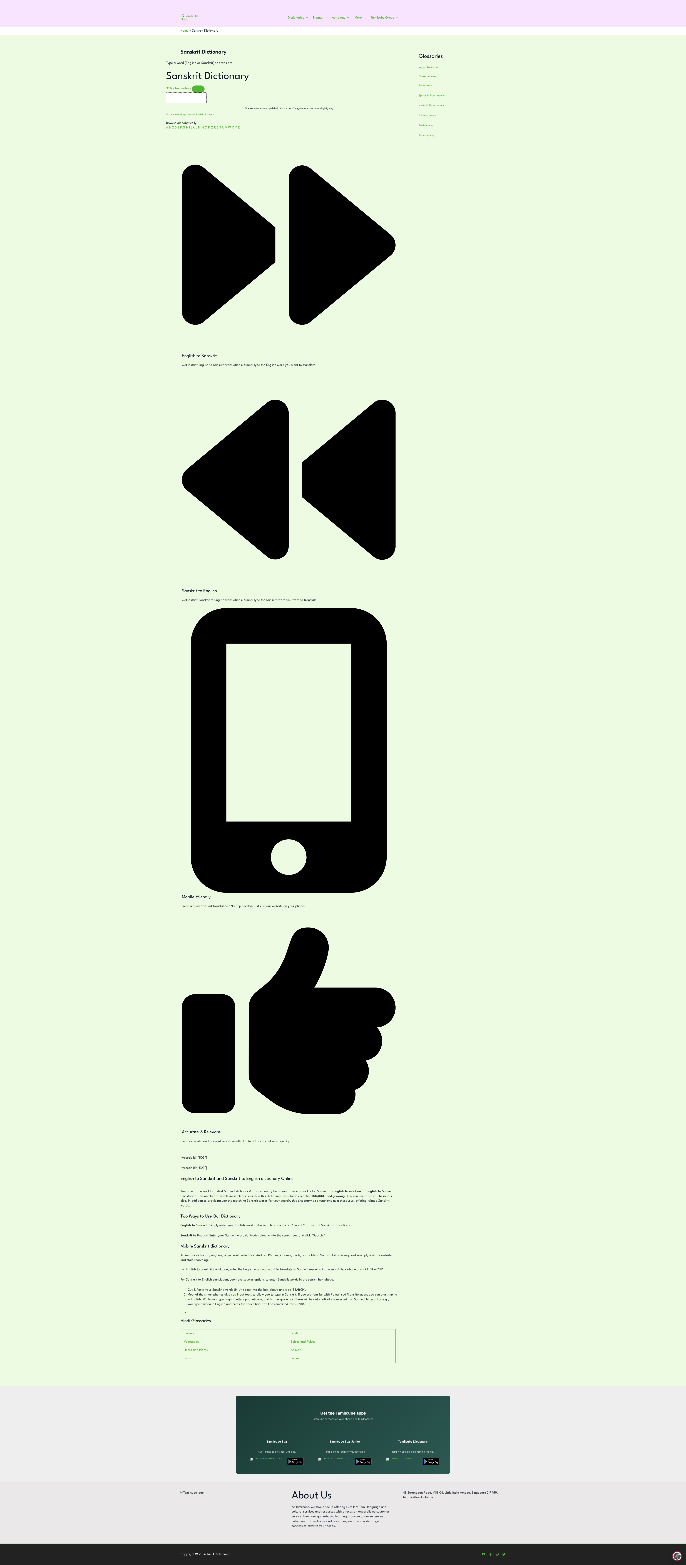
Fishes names (426, 135)
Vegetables (191, 1341)
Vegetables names (429, 67)
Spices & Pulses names (432, 95)
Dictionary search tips (176, 115)
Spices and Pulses (303, 1341)
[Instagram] (497, 1554)
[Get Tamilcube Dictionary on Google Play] (431, 1461)
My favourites (178, 88)
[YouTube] (483, 1554)
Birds (187, 1358)
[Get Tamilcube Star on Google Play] (295, 1461)
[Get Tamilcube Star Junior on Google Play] (363, 1461)
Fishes (295, 1358)
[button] (306, 18)
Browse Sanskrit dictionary (201, 115)
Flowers (189, 1333)
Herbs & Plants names (431, 105)
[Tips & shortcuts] (198, 89)
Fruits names (426, 85)
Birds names (426, 125)
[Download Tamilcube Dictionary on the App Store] (402, 1461)
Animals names (427, 115)
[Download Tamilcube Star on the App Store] (266, 1461)
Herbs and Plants (196, 1350)
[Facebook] (490, 1554)
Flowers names (427, 76)
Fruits (295, 1333)
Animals (296, 1350)
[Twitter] (504, 1554)
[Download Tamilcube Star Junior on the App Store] (334, 1461)
